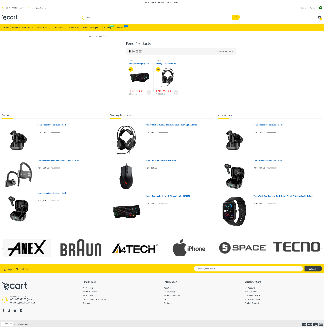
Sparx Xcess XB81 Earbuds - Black (51, 125)
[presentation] (2, 248)
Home (90, 36)
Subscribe (313, 269)
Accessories (225, 115)
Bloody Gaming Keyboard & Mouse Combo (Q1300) (139, 63)
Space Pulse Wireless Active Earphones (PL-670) (58, 160)
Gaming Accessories (122, 115)
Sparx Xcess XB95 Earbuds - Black (51, 193)
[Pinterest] (9, 311)
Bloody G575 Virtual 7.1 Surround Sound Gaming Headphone (171, 125)
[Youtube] (15, 311)
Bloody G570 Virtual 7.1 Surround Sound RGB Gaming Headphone (167, 63)
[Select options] (149, 92)
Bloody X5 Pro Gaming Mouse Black (160, 160)
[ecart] (10, 17)
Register (303, 8)
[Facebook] (3, 311)
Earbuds (7, 115)
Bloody (130, 60)
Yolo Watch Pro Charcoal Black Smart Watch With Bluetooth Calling (283, 196)
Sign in (312, 8)
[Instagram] (20, 311)
